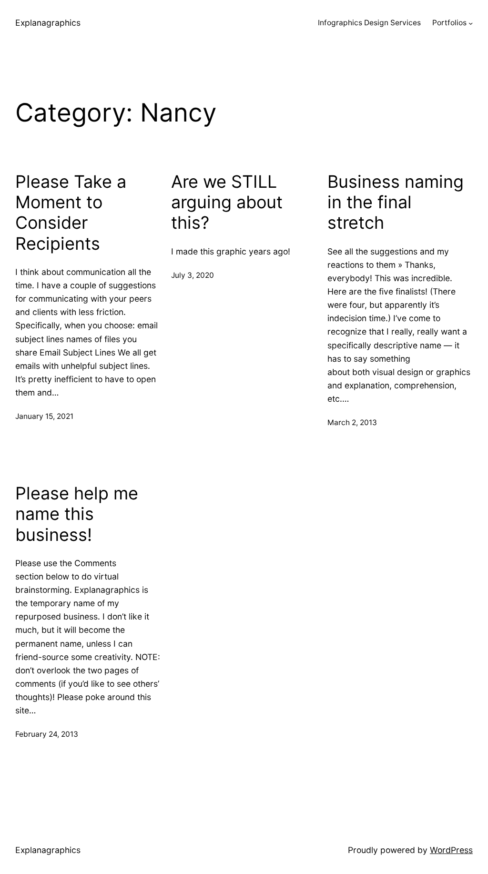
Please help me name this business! (76, 514)
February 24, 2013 (46, 734)
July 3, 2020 (192, 275)
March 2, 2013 (352, 422)
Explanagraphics (48, 23)
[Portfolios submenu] (470, 23)
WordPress (451, 850)
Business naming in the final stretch (395, 202)
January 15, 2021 (44, 416)
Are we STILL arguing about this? (227, 202)
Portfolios (449, 22)
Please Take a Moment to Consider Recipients (70, 213)
